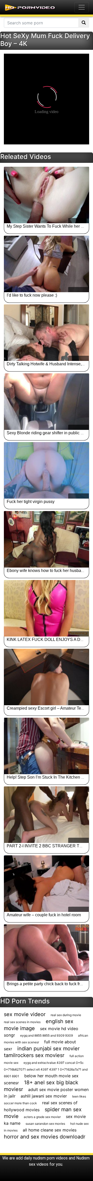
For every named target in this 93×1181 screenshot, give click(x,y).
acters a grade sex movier (42, 1117)
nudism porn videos (50, 1158)
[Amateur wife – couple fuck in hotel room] (46, 883)
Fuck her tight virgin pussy (31, 501)
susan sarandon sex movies (45, 1124)
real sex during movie (66, 1015)
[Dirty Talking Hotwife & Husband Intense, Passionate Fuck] (46, 332)
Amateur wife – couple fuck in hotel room (44, 915)
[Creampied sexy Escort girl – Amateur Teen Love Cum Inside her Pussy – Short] (46, 677)
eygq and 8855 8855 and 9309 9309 (46, 1035)
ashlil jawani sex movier (44, 1096)
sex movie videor (24, 1014)
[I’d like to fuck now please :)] (46, 264)
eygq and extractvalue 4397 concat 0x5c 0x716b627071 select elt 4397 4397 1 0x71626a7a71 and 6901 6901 (46, 1069)
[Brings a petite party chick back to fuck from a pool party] (46, 952)
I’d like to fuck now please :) (32, 295)
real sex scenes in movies (22, 1022)
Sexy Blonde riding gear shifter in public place (49, 433)
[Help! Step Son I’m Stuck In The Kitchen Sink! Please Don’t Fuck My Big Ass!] (46, 746)
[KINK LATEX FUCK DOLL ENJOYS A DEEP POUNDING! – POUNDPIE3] (46, 608)
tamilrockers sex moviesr (34, 1055)
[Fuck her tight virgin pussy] (46, 470)
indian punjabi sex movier (48, 1048)
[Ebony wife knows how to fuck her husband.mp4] (46, 539)
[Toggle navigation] (81, 7)
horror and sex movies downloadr (44, 1137)
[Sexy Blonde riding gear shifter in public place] (46, 401)
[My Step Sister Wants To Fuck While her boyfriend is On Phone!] (46, 195)
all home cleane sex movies (49, 1130)
